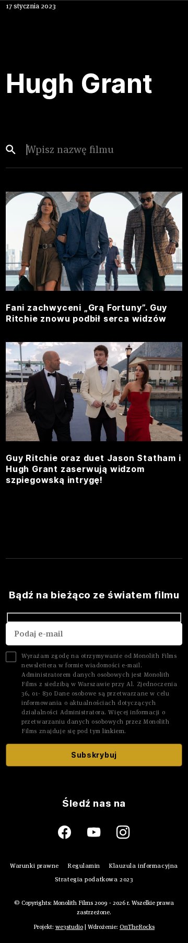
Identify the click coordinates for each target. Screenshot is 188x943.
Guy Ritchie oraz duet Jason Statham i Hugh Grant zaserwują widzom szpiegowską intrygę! (93, 469)
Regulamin (83, 865)
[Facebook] (72, 832)
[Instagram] (123, 832)
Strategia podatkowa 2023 (94, 879)
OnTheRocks (137, 926)
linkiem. (114, 731)
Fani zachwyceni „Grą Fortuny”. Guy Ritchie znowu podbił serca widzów (86, 313)
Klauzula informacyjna (143, 865)
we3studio (69, 926)
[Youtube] (101, 832)
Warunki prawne (34, 865)
